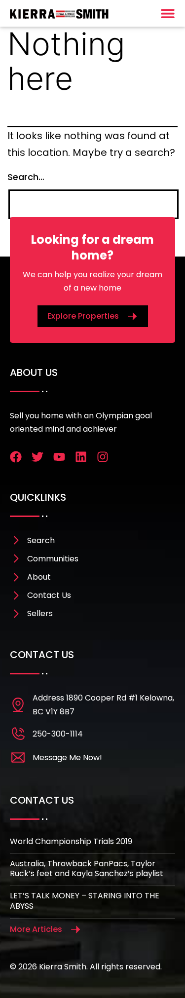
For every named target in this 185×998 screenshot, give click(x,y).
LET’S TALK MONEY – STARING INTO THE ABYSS (84, 901)
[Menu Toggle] (167, 13)
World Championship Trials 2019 (71, 841)
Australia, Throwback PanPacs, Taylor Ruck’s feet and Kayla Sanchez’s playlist (86, 869)
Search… (25, 177)
